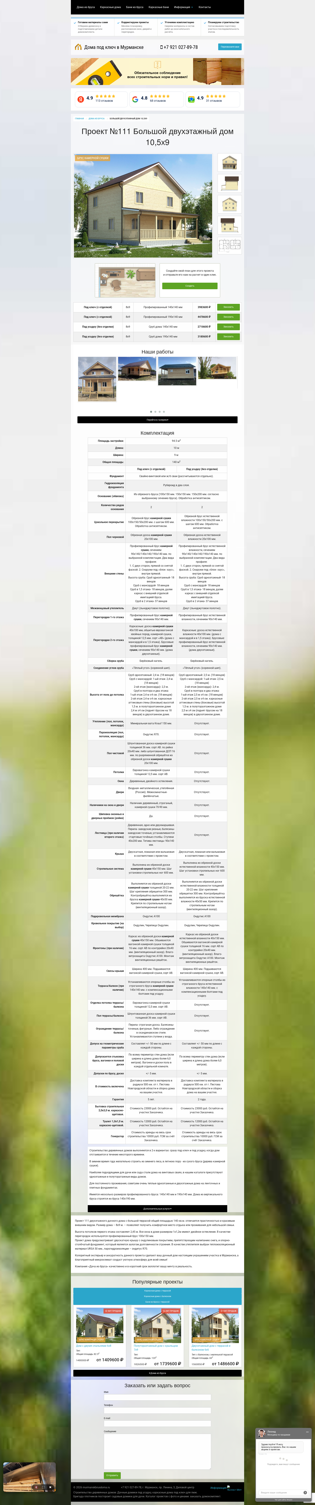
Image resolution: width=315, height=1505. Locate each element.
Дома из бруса (86, 7)
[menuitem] (85, 7)
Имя (106, 1392)
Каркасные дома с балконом (157, 1296)
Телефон (108, 1405)
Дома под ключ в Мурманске (113, 47)
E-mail (107, 1418)
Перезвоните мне (230, 46)
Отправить (112, 1475)
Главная (79, 118)
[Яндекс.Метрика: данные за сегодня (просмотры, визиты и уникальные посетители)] (234, 1488)
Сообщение (110, 1431)
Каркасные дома (110, 7)
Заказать (228, 307)
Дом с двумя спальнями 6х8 (93, 1345)
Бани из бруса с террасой (157, 1302)
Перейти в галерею (157, 419)
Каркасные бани (159, 7)
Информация (182, 7)
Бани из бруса (134, 7)
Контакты (205, 7)
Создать (189, 285)
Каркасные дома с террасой (157, 1291)
